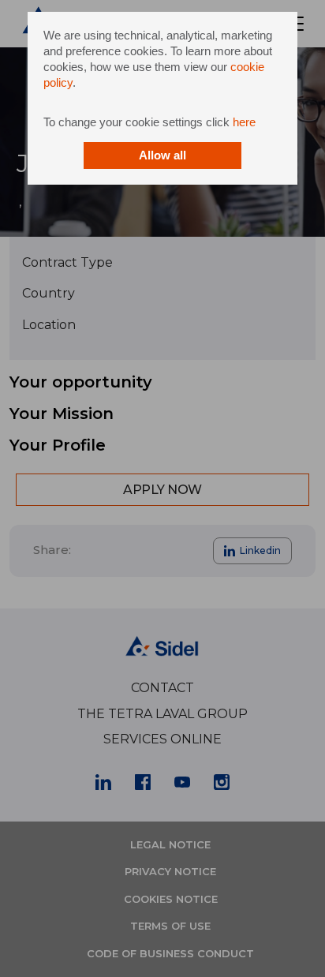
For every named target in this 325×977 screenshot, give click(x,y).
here (244, 122)
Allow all (162, 155)
